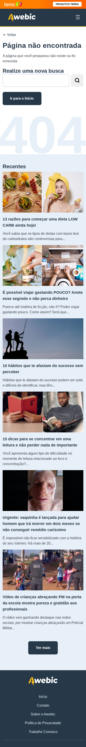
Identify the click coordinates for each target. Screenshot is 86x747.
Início (43, 697)
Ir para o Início (22, 98)
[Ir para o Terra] (13, 4)
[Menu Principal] (78, 17)
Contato (43, 705)
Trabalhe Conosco (43, 732)
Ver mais (43, 648)
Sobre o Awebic (43, 714)
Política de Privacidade (43, 723)
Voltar (11, 35)
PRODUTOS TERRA (67, 4)
